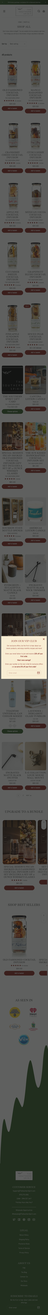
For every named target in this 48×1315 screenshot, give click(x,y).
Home (20, 22)
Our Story (24, 1281)
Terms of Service (24, 1248)
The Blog (24, 1272)
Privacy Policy (24, 1252)
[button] (38, 11)
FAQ (24, 1268)
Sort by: (4, 44)
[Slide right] (43, 822)
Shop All (27, 22)
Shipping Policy (24, 1239)
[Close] (43, 639)
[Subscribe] (38, 1307)
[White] (10, 726)
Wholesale (24, 1285)
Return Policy (24, 1235)
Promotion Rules (24, 1244)
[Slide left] (43, 827)
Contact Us (24, 1276)
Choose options (12, 411)
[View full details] (12, 73)
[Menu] (4, 11)
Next (28, 795)
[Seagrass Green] (15, 726)
